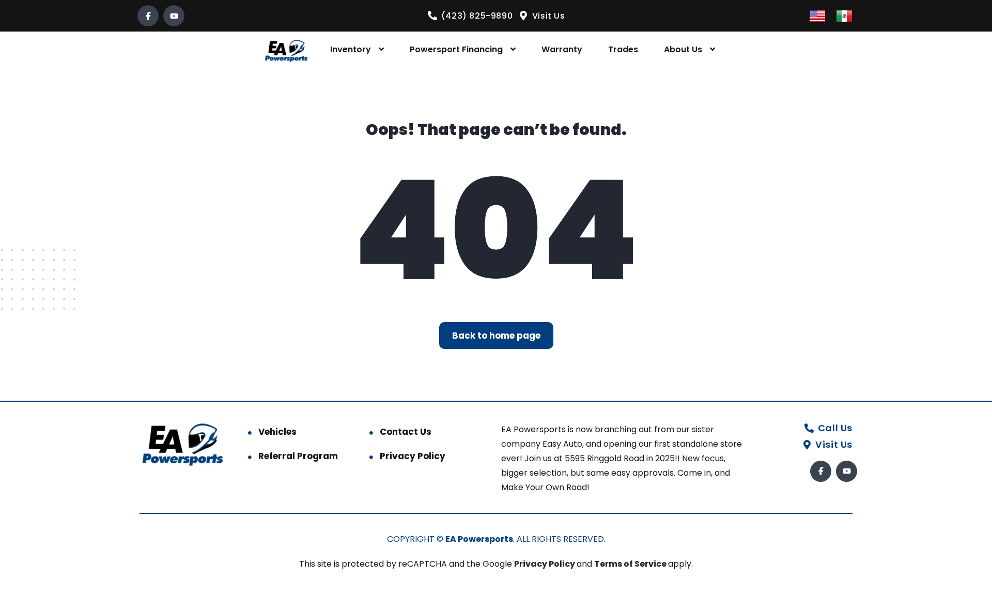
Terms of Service (631, 564)
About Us (683, 49)
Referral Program (298, 456)
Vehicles (277, 432)
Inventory (350, 49)
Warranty (561, 49)
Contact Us (405, 432)
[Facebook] (148, 15)
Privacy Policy (412, 456)
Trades (623, 49)
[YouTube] (173, 15)
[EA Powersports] (286, 50)
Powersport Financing (456, 49)
